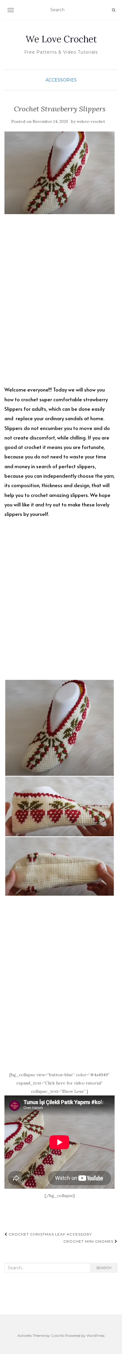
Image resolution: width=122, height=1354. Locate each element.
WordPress (95, 1335)
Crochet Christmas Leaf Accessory (49, 1234)
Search (103, 1267)
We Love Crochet (61, 39)
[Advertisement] (61, 305)
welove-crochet (91, 121)
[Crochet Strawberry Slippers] (59, 172)
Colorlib (57, 1335)
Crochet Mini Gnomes (89, 1241)
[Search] (114, 10)
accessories (61, 80)
